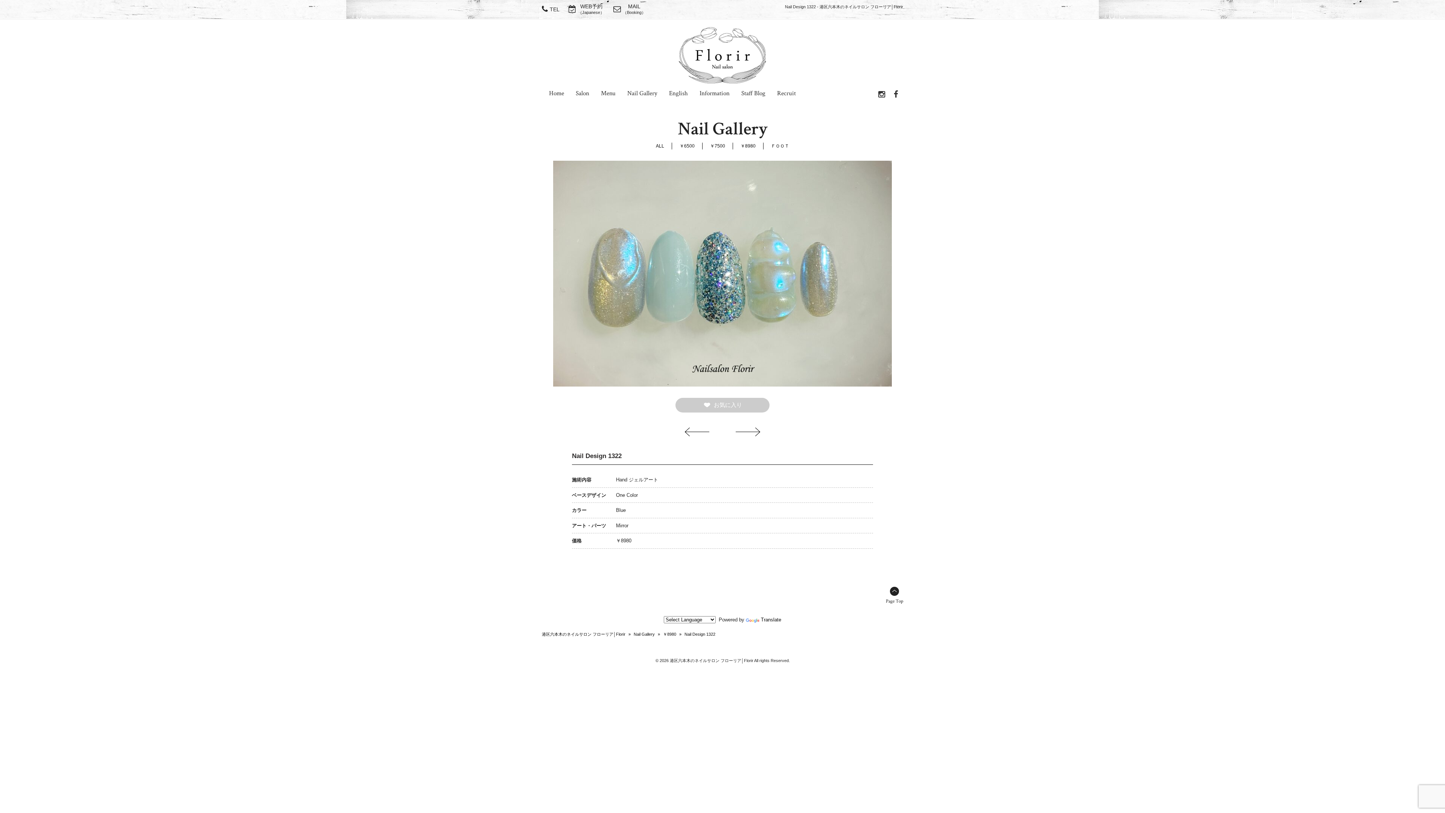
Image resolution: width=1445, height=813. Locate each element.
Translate (771, 620)
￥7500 (717, 146)
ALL (660, 146)
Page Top (894, 601)
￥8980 (748, 146)
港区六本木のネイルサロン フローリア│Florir (583, 634)
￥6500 (687, 146)
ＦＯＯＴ (780, 146)
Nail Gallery (644, 634)
